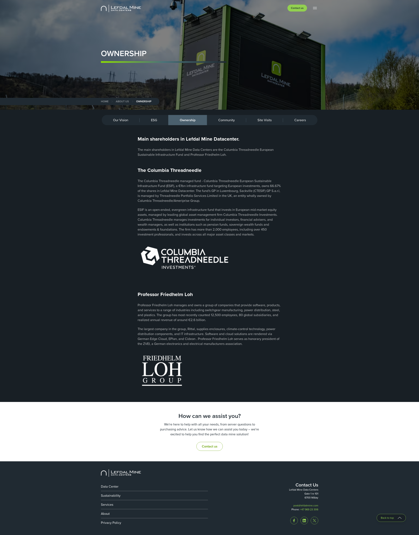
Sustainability (111, 495)
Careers (300, 120)
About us (122, 101)
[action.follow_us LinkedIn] (304, 520)
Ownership (188, 120)
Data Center (110, 486)
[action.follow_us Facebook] (294, 520)
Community (226, 120)
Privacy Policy (111, 522)
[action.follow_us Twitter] (314, 520)
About (105, 513)
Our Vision (120, 120)
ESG (154, 120)
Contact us (297, 8)
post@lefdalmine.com (305, 505)
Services (107, 504)
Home (104, 101)
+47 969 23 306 (309, 509)
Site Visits (264, 120)
